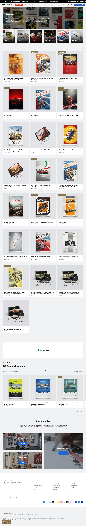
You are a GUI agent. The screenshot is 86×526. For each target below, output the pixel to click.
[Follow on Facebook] (4, 497)
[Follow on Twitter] (7, 497)
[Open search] (63, 5)
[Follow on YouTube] (13, 497)
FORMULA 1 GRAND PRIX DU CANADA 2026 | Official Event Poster (41, 257)
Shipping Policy (56, 487)
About (35, 481)
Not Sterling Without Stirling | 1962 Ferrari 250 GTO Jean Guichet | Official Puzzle (15, 328)
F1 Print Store (19, 4)
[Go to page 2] (46, 336)
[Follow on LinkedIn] (17, 497)
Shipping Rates (74, 483)
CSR (34, 489)
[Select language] (72, 4)
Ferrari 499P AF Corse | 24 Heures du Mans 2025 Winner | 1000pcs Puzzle (15, 186)
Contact (73, 487)
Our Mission (36, 483)
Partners (35, 487)
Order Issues (74, 485)
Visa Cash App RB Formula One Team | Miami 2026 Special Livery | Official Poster (15, 293)
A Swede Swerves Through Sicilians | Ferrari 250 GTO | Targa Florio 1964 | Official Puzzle (69, 293)
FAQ (72, 489)
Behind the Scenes (38, 485)
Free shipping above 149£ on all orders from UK (38, 1)
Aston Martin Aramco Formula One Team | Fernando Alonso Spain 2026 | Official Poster (15, 150)
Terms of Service (56, 485)
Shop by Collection (29, 4)
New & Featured (42, 4)
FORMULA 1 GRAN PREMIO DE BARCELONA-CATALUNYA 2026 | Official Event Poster (68, 186)
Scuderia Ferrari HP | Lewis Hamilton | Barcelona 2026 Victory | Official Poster (68, 114)
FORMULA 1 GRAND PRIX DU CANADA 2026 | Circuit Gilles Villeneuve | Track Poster (15, 257)
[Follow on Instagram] (10, 497)
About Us (50, 4)
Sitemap (55, 491)
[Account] (66, 5)
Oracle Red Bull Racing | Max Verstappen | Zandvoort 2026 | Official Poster (14, 79)
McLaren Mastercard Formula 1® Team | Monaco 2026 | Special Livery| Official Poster (42, 221)
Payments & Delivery (75, 481)
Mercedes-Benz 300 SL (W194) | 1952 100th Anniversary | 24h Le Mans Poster (41, 403)
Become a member (79, 4)
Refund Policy (56, 483)
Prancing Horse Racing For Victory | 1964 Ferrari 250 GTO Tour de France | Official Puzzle (42, 293)
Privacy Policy (56, 481)
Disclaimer (55, 489)
